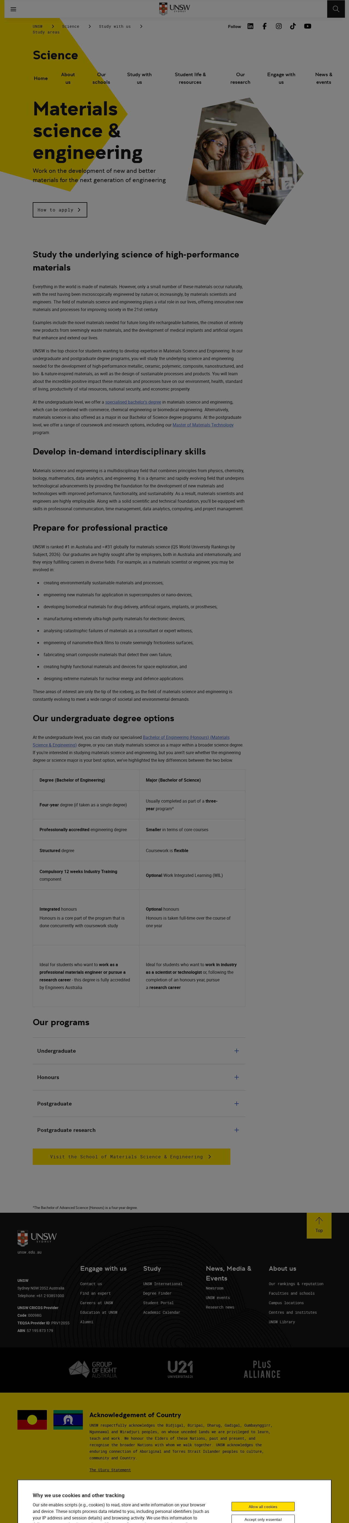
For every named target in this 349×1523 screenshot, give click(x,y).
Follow (234, 26)
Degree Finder (157, 1293)
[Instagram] (279, 26)
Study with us (115, 26)
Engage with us (281, 78)
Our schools (101, 78)
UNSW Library (282, 1321)
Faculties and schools (292, 1293)
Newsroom (214, 1288)
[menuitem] (40, 79)
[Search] (336, 9)
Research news (220, 1307)
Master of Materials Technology (203, 425)
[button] (60, 209)
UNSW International (162, 1283)
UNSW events (218, 1297)
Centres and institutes (293, 1312)
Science (70, 26)
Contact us (91, 1283)
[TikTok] (293, 26)
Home (41, 78)
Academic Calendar (161, 1312)
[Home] (174, 9)
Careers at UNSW (96, 1302)
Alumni (86, 1321)
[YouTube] (307, 26)
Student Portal (158, 1302)
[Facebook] (264, 26)
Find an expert (95, 1293)
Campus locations (286, 1302)
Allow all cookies (263, 1506)
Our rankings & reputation (296, 1283)
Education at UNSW (98, 1312)
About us (68, 78)
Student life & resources (190, 78)
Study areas (46, 32)
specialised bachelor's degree (133, 402)
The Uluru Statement (110, 1469)
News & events (323, 78)
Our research (240, 78)
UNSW (38, 26)
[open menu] (13, 9)
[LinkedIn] (250, 26)
